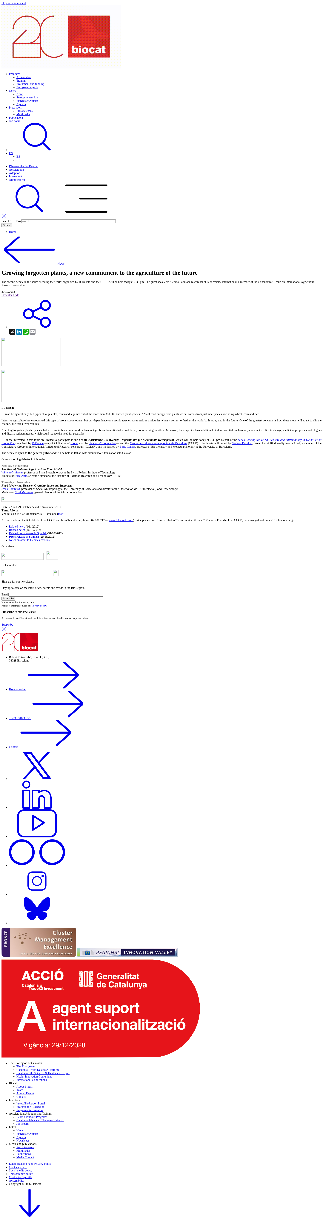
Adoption (14, 173)
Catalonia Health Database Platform (37, 1069)
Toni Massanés (24, 492)
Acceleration (23, 77)
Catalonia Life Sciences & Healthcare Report (43, 1073)
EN (11, 153)
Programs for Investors (29, 1110)
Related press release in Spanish (28, 533)
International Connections (31, 1079)
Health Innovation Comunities (34, 1076)
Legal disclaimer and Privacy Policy (30, 1163)
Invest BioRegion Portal (30, 1103)
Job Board (22, 1123)
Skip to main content (13, 3)
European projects (27, 87)
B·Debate (38, 443)
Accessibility (16, 1180)
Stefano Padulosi (242, 443)
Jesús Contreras (10, 488)
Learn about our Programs (31, 1117)
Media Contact (25, 1157)
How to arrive (17, 689)
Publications (16, 117)
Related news (17, 526)
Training (21, 80)
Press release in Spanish (24, 536)
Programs (14, 73)
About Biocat (17, 179)
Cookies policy (18, 1167)
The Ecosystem (25, 1066)
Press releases (24, 110)
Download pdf (10, 295)
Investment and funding (30, 84)
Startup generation (27, 97)
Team (19, 1090)
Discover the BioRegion (23, 166)
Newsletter (22, 1140)
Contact (14, 747)
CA (18, 159)
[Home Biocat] (61, 67)
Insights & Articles (27, 100)
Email (4, 594)
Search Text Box (11, 221)
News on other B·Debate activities (29, 540)
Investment (15, 176)
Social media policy (20, 1170)
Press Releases (25, 1147)
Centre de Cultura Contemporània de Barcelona (158, 443)
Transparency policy (21, 1173)
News (12, 90)
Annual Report (25, 1093)
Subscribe (7, 624)
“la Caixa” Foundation (102, 443)
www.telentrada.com (121, 520)
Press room (15, 107)
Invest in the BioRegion (30, 1106)
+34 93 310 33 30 (20, 718)
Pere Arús (21, 475)
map (60, 513)
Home (12, 231)
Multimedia (23, 114)
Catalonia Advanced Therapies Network (40, 1120)
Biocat (74, 443)
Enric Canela (127, 446)
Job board (15, 121)
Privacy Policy (39, 605)
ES (18, 156)
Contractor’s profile (20, 1177)
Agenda (21, 104)
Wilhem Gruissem (12, 472)
